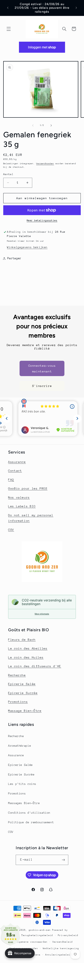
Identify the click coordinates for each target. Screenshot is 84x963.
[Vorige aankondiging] (7, 7)
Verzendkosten (45, 163)
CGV (11, 529)
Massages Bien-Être (24, 803)
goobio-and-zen (40, 930)
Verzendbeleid (62, 942)
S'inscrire (42, 386)
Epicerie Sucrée (23, 693)
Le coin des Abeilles (28, 648)
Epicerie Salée (22, 684)
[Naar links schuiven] (32, 125)
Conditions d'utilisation (29, 812)
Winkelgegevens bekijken (27, 247)
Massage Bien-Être (25, 710)
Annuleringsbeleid (58, 954)
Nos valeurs (19, 497)
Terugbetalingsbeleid (37, 935)
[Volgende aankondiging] (76, 7)
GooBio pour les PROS (28, 488)
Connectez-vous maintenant (42, 368)
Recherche (17, 675)
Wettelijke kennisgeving (61, 948)
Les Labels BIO (22, 506)
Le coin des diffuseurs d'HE (34, 666)
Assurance (17, 462)
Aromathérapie (19, 745)
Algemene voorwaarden (32, 942)
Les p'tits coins (22, 783)
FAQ (11, 479)
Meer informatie (42, 614)
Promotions (18, 701)
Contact (15, 470)
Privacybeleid (68, 935)
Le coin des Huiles (25, 657)
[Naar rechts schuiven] (51, 125)
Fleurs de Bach (22, 639)
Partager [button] (14, 258)
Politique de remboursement (31, 822)
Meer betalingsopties (42, 220)
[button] (8, 29)
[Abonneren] (63, 860)
